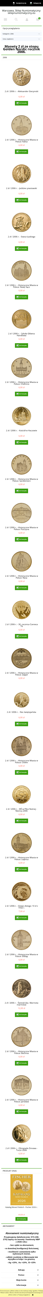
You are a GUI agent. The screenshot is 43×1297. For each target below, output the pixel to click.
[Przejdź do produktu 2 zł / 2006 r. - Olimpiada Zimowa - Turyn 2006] (21, 1134)
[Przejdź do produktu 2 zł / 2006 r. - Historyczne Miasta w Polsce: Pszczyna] (21, 513)
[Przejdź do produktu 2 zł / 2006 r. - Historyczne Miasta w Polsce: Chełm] (21, 746)
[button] (5, 19)
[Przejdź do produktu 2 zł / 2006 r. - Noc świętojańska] (21, 700)
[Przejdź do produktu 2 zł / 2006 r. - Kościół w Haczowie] (21, 416)
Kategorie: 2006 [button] (8, 34)
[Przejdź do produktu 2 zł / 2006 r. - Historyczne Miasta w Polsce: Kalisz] (21, 125)
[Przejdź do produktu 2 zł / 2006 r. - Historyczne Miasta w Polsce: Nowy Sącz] (21, 271)
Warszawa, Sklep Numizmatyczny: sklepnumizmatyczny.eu (21, 12)
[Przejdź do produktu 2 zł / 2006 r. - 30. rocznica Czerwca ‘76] (21, 610)
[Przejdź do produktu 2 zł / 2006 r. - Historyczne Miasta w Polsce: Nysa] (21, 561)
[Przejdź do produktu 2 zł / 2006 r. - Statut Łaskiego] (21, 222)
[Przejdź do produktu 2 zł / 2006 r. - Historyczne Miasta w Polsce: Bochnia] (21, 1037)
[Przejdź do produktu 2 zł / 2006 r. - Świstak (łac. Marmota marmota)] (21, 988)
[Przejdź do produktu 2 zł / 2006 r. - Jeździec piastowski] (21, 174)
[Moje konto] (27, 19)
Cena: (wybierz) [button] (8, 39)
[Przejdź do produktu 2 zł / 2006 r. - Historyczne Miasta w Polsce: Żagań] (21, 658)
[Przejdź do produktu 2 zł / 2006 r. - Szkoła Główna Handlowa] (21, 319)
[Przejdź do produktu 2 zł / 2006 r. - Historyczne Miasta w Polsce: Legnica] (21, 843)
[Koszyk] (37, 19)
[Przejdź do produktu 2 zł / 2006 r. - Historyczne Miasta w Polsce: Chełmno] (21, 367)
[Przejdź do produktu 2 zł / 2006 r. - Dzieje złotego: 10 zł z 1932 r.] (21, 891)
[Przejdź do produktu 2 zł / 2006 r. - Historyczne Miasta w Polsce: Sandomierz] (21, 464)
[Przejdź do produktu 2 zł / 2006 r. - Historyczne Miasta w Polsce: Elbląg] (21, 940)
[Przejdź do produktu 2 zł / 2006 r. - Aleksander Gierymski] (21, 77)
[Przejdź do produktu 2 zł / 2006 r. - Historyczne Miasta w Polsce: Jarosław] (21, 1085)
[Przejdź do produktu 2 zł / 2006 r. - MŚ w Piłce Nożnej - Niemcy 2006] (21, 794)
